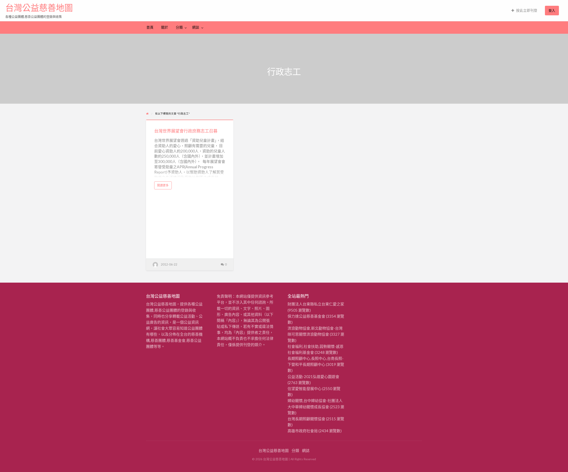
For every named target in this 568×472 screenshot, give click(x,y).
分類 (179, 27)
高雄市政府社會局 (303, 430)
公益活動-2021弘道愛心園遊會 (313, 376)
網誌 (195, 27)
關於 (164, 27)
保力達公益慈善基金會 (306, 316)
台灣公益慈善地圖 (39, 7)
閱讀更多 (164, 186)
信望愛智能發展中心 (304, 388)
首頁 (150, 27)
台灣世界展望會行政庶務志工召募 (185, 130)
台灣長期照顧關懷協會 (306, 418)
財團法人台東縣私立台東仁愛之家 (316, 304)
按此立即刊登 (526, 10)
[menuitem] (524, 10)
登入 (551, 10)
